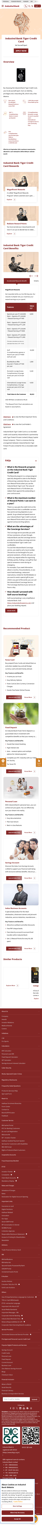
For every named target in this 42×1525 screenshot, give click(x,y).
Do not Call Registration (10, 1131)
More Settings (17, 1506)
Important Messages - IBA (10, 1312)
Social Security (6, 1387)
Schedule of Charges (8, 1190)
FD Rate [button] (3, 764)
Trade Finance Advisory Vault (11, 1250)
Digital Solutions (7, 1209)
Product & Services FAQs (10, 1091)
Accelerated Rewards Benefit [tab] (17, 281)
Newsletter (5, 1240)
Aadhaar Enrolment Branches (11, 1103)
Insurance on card (8, 1206)
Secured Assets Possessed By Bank (13, 1266)
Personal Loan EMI (8, 1054)
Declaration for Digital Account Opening (15, 1197)
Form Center (6, 1106)
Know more (11, 611)
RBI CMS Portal (7, 1147)
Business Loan (6, 1365)
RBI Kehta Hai (6, 1262)
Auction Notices (7, 1281)
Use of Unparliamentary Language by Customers (18, 1297)
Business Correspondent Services (13, 1394)
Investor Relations (8, 1022)
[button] (31, 276)
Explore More (10, 985)
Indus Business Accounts (16, 908)
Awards (4, 1019)
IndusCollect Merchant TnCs (11, 1319)
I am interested (14, 697)
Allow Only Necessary (17, 1513)
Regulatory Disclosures (9, 1080)
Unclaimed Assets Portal (10, 1272)
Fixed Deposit (11, 727)
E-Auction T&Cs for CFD (9, 1284)
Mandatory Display (8, 1181)
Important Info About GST (10, 1306)
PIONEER (25, 1)
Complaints (5, 1175)
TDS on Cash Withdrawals (10, 1300)
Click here (7, 417)
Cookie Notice (18, 1502)
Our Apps (5, 1219)
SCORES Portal (6, 1228)
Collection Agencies (8, 1231)
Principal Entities (8, 1478)
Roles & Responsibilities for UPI (12, 1322)
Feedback (5, 1116)
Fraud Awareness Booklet (10, 1161)
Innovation (5, 1215)
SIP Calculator (6, 1060)
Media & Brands (7, 1026)
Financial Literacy (7, 1390)
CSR (3, 1038)
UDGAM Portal (6, 1269)
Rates (3, 1194)
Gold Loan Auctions (8, 1287)
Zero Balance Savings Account (12, 1369)
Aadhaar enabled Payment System (13, 1141)
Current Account (7, 1362)
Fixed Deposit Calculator (10, 1057)
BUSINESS (37, 1)
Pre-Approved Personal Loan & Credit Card (16, 1339)
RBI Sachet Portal (7, 1125)
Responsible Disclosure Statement (13, 1234)
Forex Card (9, 660)
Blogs (3, 1372)
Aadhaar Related (7, 1212)
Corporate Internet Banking (11, 1316)
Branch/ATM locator (8, 1113)
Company (5, 1016)
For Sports (5, 1041)
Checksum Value (7, 1375)
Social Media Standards (9, 1309)
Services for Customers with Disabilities (15, 1144)
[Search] (29, 6)
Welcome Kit (6, 1135)
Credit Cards (6, 1353)
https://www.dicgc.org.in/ (11, 1452)
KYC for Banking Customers (11, 1128)
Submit (34, 1399)
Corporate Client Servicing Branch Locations (16, 1325)
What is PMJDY (6, 1384)
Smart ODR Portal (7, 1222)
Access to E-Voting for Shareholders (13, 1237)
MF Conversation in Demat (10, 1225)
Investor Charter (7, 1172)
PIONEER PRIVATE (16, 1)
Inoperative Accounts (9, 1155)
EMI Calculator (6, 1051)
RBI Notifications (7, 1259)
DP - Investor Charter (9, 1138)
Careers (4, 1029)
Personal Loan (11, 801)
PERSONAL (6, 1)
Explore (9, 199)
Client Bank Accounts (9, 1178)
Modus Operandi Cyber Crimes (12, 1074)
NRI (32, 1)
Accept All (17, 1519)
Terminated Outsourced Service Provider (15, 1334)
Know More (28, 697)
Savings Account (12, 863)
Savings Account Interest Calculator (13, 1063)
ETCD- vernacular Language (11, 1303)
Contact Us (5, 1110)
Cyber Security (6, 1068)
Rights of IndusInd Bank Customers (13, 1150)
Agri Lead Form (7, 1094)
